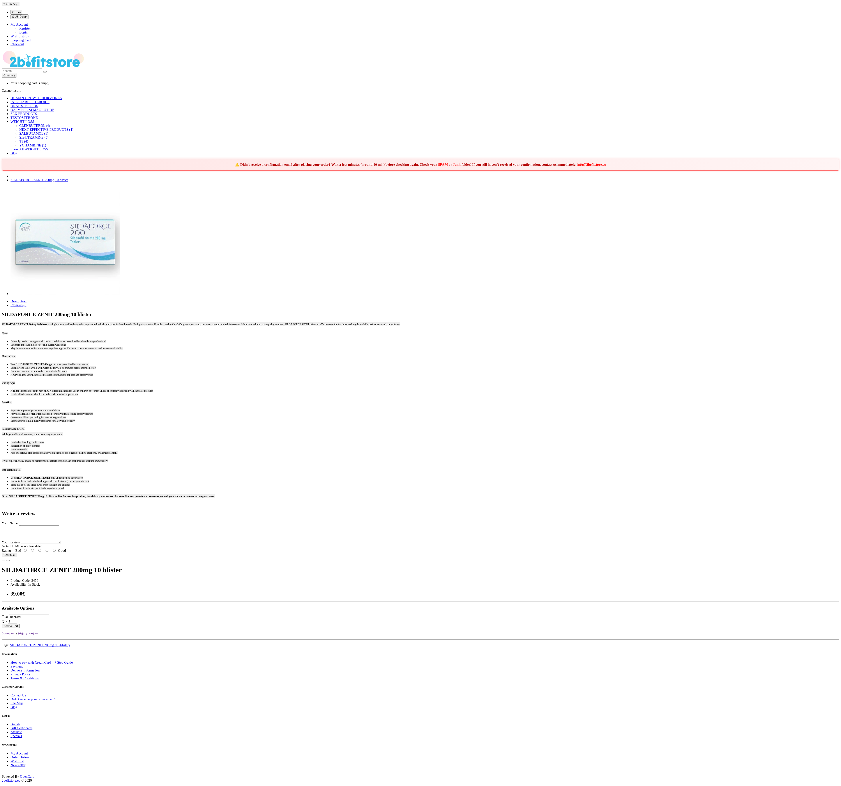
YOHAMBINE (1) (32, 145)
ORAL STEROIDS (24, 106)
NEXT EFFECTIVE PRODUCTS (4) (46, 129)
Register (25, 28)
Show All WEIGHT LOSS (29, 149)
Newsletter (18, 765)
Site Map (17, 703)
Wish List (17, 761)
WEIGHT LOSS (22, 121)
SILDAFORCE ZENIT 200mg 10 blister (39, 180)
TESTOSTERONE (24, 118)
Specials (16, 736)
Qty (4, 621)
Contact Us (18, 695)
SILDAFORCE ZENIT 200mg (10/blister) (40, 645)
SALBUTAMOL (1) (33, 133)
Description (19, 301)
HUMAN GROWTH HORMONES (36, 98)
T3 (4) (23, 141)
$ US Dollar (19, 16)
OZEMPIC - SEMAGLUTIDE (32, 110)
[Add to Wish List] (3, 560)
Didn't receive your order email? (33, 699)
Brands (15, 724)
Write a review (28, 634)
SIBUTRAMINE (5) (33, 137)
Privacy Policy (21, 674)
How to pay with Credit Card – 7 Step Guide (42, 662)
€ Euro (16, 12)
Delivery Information (25, 670)
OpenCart (27, 776)
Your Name (10, 523)
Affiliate (16, 732)
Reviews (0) (19, 305)
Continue (9, 555)
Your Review (11, 542)
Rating (6, 550)
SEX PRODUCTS (24, 114)
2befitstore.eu (11, 780)
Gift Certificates (21, 728)
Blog (14, 153)
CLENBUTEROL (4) (34, 125)
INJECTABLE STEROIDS (30, 102)
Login (23, 32)
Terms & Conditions (25, 678)
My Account (19, 753)
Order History (20, 757)
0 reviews (8, 634)
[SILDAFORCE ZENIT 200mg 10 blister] (65, 294)
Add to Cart (11, 626)
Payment (17, 666)
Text (5, 617)
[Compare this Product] (8, 560)
